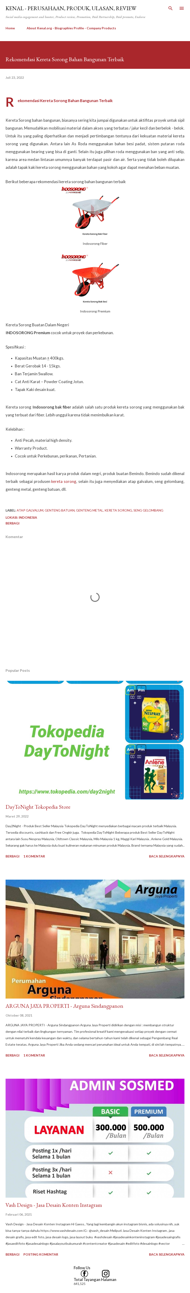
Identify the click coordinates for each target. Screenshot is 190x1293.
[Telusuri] (170, 8)
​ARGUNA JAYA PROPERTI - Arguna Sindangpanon (64, 1005)
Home (10, 28)
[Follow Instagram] (105, 1272)
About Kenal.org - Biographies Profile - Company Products (71, 28)
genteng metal (89, 510)
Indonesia (28, 517)
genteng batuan (60, 510)
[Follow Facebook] (84, 1272)
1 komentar (34, 856)
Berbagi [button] (12, 523)
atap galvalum (30, 510)
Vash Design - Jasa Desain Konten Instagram (54, 1204)
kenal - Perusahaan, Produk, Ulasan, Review (71, 8)
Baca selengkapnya (166, 856)
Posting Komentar (40, 1254)
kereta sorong (63, 481)
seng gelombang (148, 510)
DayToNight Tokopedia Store (38, 806)
